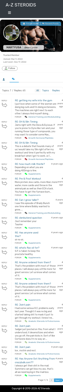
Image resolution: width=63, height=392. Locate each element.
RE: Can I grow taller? (27, 199)
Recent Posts (52, 23)
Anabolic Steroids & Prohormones (44, 321)
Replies (56, 90)
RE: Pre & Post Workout (28, 178)
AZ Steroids (44, 388)
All (37, 90)
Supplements (34, 174)
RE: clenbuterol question (28, 217)
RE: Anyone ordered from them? (33, 262)
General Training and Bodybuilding (44, 117)
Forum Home (32, 23)
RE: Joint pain (22, 304)
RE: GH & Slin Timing (26, 121)
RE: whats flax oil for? (27, 247)
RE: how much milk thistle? (30, 164)
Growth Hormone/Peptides (40, 138)
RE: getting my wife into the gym (33, 100)
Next (57, 380)
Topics (45, 90)
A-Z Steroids (21, 5)
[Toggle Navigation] (9, 13)
